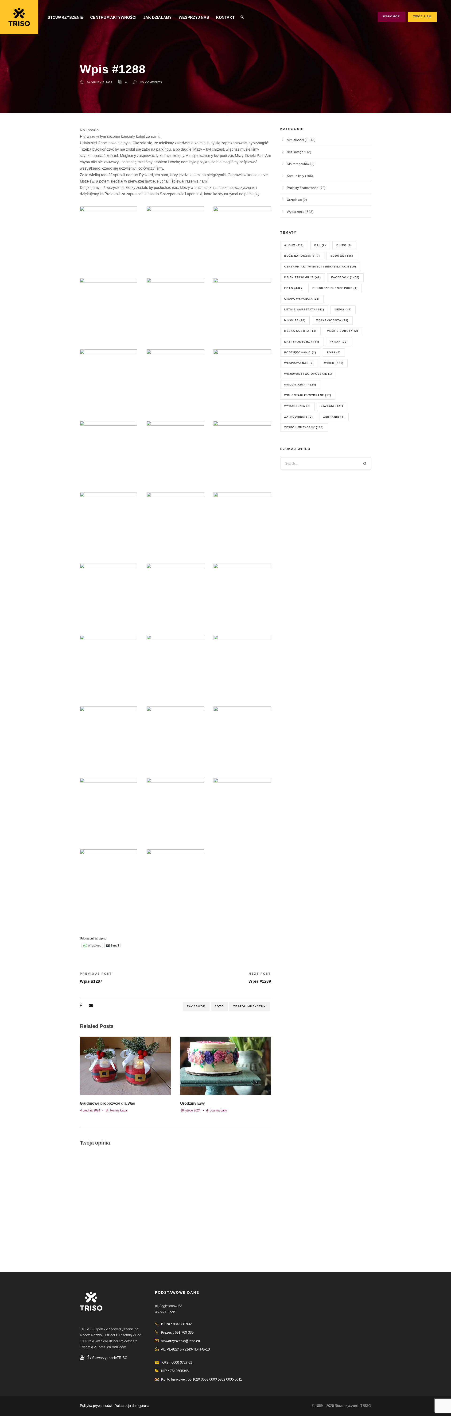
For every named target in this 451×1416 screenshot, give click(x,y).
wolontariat (300, 384)
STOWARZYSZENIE (65, 17)
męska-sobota (332, 320)
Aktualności (295, 140)
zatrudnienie (298, 416)
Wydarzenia (295, 212)
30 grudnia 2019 (99, 82)
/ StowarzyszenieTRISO (108, 1358)
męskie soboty (342, 330)
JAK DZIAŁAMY (157, 17)
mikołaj (295, 320)
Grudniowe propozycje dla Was (107, 1103)
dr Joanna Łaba (116, 1110)
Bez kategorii (296, 152)
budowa (341, 255)
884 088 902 (182, 1324)
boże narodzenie (302, 255)
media (343, 309)
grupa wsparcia (302, 298)
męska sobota (300, 330)
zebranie (334, 416)
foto (219, 1006)
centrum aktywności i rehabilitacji (320, 266)
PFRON (339, 341)
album (294, 245)
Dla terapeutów (298, 164)
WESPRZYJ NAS (194, 17)
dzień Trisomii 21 (302, 277)
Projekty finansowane (303, 188)
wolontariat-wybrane (307, 395)
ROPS (334, 352)
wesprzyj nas (299, 363)
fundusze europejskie (335, 288)
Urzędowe (294, 200)
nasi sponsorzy (301, 341)
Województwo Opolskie (308, 373)
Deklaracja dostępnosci (132, 1406)
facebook (196, 1006)
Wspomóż (391, 16)
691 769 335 (184, 1332)
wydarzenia (297, 406)
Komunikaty (295, 176)
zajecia (332, 406)
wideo (334, 363)
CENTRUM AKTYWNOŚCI (113, 17)
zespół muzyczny (249, 1006)
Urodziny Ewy (192, 1103)
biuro (344, 245)
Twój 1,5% (422, 16)
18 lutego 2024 (190, 1110)
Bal (320, 245)
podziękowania (300, 352)
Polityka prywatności (96, 1406)
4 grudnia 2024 (90, 1110)
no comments (151, 82)
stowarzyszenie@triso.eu (180, 1341)
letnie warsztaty (304, 309)
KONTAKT (225, 17)
